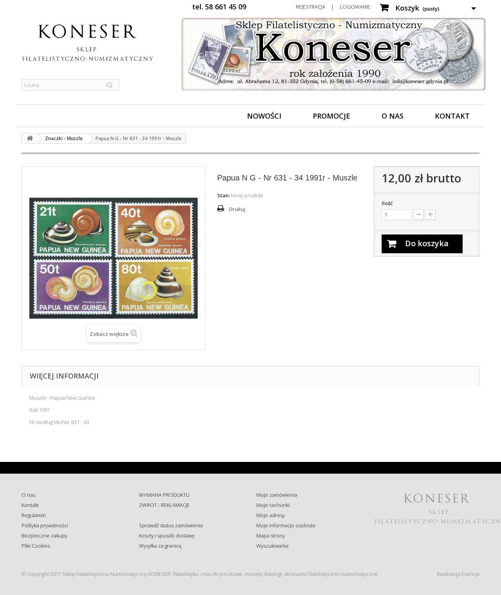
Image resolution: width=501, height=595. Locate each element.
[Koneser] (94, 42)
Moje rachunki (273, 504)
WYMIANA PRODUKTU (164, 494)
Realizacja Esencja (458, 573)
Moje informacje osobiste (285, 525)
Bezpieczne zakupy (44, 535)
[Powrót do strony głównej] (29, 138)
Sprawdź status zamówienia (171, 525)
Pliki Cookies (36, 545)
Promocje (331, 116)
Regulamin (34, 515)
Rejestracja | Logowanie (333, 6)
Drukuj (237, 209)
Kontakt (452, 116)
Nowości (264, 116)
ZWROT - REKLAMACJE (164, 504)
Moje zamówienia (276, 494)
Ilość (387, 203)
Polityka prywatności (45, 525)
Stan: (223, 195)
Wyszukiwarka (272, 545)
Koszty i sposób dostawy (167, 535)
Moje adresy (270, 515)
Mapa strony (270, 535)
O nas (393, 116)
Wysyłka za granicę (160, 545)
